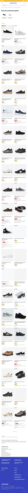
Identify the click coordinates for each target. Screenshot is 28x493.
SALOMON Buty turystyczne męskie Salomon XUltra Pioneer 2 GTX (7, 402)
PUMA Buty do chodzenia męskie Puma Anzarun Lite (20, 302)
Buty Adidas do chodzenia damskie (6, 454)
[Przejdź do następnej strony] (17, 431)
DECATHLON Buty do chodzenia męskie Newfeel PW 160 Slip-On (20, 140)
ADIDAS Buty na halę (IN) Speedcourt (7, 321)
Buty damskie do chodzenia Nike (5, 455)
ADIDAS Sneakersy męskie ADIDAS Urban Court (7, 118)
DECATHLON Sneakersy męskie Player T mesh (20, 99)
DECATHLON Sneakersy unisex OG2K (7, 177)
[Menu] (2, 3)
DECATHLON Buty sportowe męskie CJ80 (7, 382)
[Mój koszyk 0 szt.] (26, 3)
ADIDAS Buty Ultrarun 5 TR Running (19, 341)
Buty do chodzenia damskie (10, 18)
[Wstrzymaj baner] (24, 0)
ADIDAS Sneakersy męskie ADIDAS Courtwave (19, 402)
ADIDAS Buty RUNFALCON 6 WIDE (19, 238)
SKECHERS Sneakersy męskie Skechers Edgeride (20, 118)
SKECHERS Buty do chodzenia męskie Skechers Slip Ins (7, 59)
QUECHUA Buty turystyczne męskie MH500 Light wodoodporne (7, 79)
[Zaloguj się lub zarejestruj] (24, 3)
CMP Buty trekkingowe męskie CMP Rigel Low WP (19, 421)
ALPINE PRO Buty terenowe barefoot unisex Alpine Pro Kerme (19, 217)
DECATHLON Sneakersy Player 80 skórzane (6, 217)
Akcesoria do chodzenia (4, 452)
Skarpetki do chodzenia (4, 448)
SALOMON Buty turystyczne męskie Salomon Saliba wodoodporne (19, 59)
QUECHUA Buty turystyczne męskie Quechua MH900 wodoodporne (7, 140)
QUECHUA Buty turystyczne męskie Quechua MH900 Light (19, 79)
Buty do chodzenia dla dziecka (4, 18)
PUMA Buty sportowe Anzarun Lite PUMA (19, 382)
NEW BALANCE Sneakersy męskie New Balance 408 (20, 39)
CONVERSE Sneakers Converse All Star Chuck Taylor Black (7, 239)
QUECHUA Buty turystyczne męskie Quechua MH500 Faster (7, 158)
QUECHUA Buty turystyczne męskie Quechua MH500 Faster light (7, 99)
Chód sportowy (3, 451)
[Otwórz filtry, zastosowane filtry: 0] (2, 22)
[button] (20, 42)
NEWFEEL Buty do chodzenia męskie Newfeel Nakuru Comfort (7, 361)
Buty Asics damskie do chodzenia (5, 453)
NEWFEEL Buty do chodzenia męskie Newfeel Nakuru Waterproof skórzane (20, 158)
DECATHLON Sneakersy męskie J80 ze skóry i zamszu (7, 421)
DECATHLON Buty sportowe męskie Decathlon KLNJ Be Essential (7, 39)
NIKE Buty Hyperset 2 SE (5, 281)
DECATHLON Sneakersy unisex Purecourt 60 (6, 196)
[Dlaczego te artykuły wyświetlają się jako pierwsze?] (1, 23)
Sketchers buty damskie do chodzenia (6, 449)
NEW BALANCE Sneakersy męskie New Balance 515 (20, 178)
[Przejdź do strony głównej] (13, 3)
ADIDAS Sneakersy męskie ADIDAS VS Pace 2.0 (7, 341)
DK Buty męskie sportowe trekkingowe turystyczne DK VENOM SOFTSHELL (20, 322)
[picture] (7, 31)
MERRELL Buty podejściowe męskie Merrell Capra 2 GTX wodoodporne (19, 282)
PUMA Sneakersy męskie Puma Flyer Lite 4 (7, 302)
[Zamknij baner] (26, 0)
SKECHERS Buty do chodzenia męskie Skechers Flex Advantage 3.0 (20, 263)
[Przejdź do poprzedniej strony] (11, 431)
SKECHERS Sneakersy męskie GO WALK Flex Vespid (20, 361)
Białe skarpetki (3, 450)
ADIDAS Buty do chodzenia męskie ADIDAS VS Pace (19, 196)
